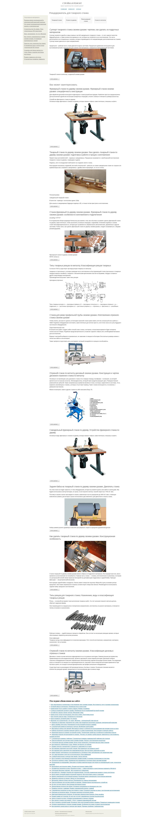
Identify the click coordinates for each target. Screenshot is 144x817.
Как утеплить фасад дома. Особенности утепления (66, 716)
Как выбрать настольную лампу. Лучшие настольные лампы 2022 (72, 766)
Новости (71, 9)
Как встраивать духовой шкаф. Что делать (64, 718)
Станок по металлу (100, 20)
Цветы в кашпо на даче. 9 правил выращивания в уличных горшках (73, 798)
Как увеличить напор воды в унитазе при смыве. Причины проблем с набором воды (78, 806)
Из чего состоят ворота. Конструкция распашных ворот (69, 784)
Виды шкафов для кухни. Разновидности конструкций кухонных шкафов (74, 724)
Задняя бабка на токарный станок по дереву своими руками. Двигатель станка (84, 486)
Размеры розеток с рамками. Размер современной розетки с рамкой (73, 788)
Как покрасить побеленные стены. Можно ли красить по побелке (71, 744)
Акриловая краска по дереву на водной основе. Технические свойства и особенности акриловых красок (84, 732)
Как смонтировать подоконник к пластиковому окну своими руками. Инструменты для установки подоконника (85, 704)
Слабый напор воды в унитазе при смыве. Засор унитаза (69, 756)
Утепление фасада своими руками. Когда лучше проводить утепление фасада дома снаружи (80, 742)
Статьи (78, 9)
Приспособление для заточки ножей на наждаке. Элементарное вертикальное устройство (79, 782)
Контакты (57, 811)
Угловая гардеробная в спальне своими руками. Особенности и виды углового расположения (81, 804)
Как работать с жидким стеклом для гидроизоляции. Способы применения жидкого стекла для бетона (83, 772)
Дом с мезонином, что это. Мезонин (35, 34)
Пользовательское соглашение (66, 811)
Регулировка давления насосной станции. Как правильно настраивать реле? (75, 748)
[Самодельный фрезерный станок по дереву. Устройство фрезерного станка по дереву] (85, 458)
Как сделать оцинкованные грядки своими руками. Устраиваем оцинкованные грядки (34, 38)
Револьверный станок (85, 20)
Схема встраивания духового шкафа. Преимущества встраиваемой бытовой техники (77, 710)
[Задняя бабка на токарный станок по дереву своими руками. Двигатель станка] (85, 512)
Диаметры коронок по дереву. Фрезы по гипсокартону (68, 778)
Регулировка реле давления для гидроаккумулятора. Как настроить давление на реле (78, 750)
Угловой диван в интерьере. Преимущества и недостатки (68, 706)
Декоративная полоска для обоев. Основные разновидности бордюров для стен (77, 786)
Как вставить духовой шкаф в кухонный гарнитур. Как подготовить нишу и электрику (78, 774)
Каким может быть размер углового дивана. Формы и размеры (70, 708)
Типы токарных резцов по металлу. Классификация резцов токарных (80, 265)
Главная (64, 9)
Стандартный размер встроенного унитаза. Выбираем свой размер (73, 726)
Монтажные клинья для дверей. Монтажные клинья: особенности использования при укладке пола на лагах (85, 728)
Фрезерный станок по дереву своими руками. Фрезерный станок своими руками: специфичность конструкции (82, 90)
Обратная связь (89, 811)
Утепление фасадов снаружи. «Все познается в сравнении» (70, 770)
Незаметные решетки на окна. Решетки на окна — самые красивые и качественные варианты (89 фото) (84, 768)
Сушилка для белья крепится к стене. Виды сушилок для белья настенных (34, 52)
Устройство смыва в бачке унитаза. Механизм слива (67, 712)
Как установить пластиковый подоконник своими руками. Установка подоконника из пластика (80, 758)
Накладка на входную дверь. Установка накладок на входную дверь (73, 792)
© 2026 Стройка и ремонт (29, 811)
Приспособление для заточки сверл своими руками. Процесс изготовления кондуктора (78, 740)
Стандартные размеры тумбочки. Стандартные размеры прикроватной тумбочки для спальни (81, 738)
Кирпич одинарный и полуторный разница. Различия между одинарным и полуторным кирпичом (81, 776)
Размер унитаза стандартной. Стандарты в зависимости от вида (72, 746)
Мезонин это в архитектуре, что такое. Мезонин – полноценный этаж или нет (74, 720)
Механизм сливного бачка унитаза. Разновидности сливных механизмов (74, 780)
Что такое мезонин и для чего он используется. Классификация (71, 754)
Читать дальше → (54, 79)
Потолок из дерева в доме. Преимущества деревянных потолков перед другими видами (79, 760)
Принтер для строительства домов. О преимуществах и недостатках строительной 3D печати (35, 45)
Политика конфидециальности (61, 813)
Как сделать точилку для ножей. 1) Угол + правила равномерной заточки (74, 800)
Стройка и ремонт (72, 3)
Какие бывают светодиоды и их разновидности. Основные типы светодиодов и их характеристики (82, 752)
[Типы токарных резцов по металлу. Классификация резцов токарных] (85, 291)
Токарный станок (57, 20)
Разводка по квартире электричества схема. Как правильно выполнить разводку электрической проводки (84, 722)
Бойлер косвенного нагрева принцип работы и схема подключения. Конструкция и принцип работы (82, 730)
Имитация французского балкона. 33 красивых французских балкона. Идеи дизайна (78, 794)
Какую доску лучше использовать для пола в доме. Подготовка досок (72, 714)
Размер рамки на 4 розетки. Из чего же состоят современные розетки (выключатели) (78, 796)
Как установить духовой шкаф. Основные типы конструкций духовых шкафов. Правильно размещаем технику (86, 802)
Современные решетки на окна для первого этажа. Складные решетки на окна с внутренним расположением (86, 790)
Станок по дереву (71, 20)
